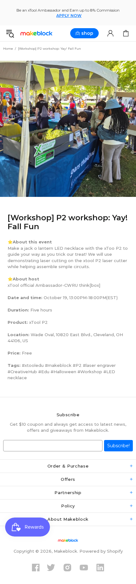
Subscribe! (118, 446)
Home (8, 49)
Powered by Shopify (101, 551)
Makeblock (36, 33)
